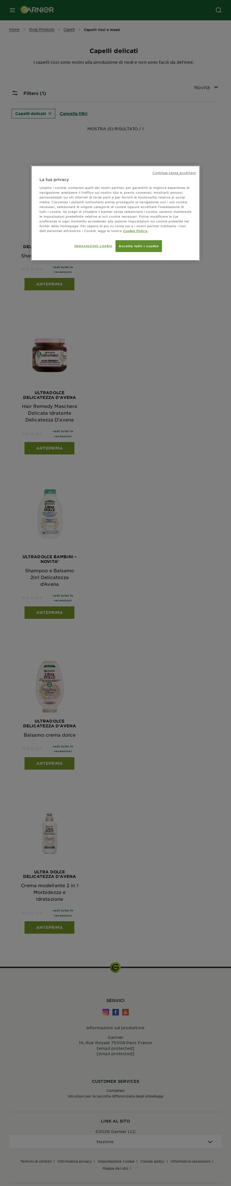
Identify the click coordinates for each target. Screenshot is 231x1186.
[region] (115, 213)
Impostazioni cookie (93, 246)
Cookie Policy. (135, 231)
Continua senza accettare (174, 173)
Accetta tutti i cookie (139, 246)
